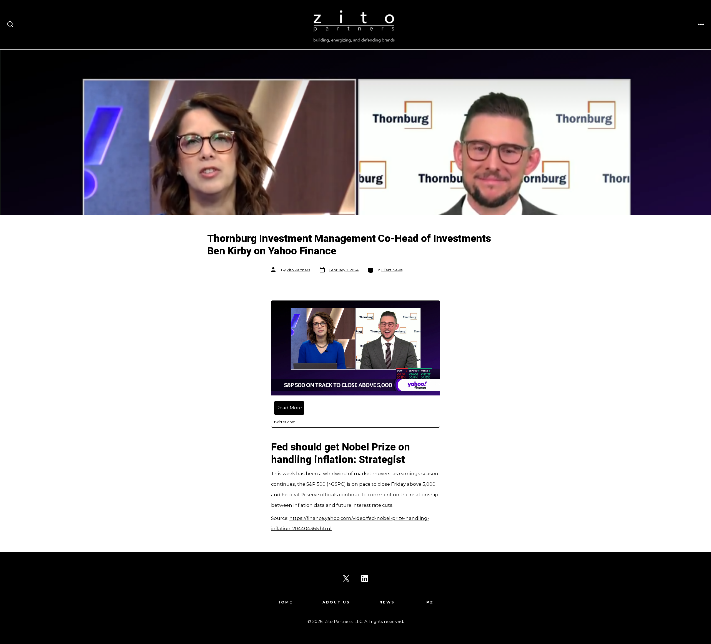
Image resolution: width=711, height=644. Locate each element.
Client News (391, 270)
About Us (336, 602)
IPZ (429, 602)
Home (285, 602)
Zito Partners (298, 270)
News (387, 602)
